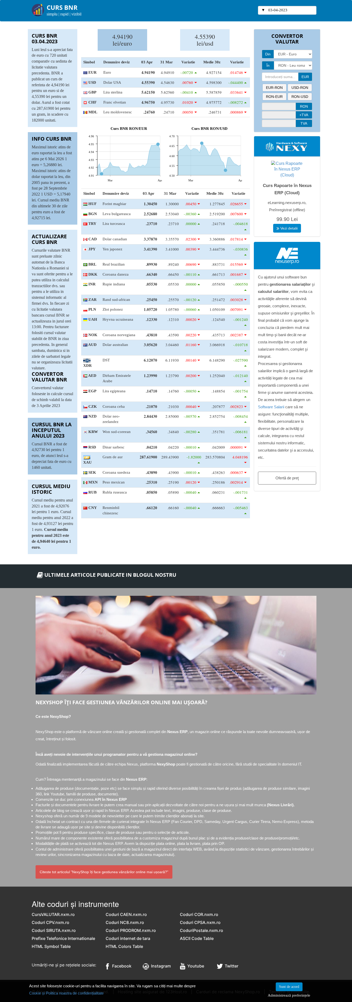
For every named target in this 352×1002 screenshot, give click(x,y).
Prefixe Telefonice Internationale (63, 938)
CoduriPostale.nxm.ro (201, 930)
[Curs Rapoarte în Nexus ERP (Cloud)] (287, 169)
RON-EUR (274, 97)
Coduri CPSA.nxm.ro (200, 922)
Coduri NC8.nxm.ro (125, 922)
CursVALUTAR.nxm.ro (53, 914)
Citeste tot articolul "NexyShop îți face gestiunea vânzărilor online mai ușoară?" (104, 872)
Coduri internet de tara (128, 938)
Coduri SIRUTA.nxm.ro (54, 930)
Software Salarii (271, 407)
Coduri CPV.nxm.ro (50, 922)
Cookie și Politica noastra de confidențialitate (66, 993)
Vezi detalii (288, 228)
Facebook (120, 966)
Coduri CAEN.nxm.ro (126, 914)
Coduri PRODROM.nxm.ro (131, 930)
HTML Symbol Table (51, 946)
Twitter (230, 966)
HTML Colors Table (124, 946)
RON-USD (299, 97)
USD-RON (299, 88)
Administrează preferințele (289, 995)
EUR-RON (274, 88)
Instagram (160, 966)
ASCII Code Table (197, 938)
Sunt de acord (289, 987)
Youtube (194, 966)
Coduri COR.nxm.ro (199, 914)
